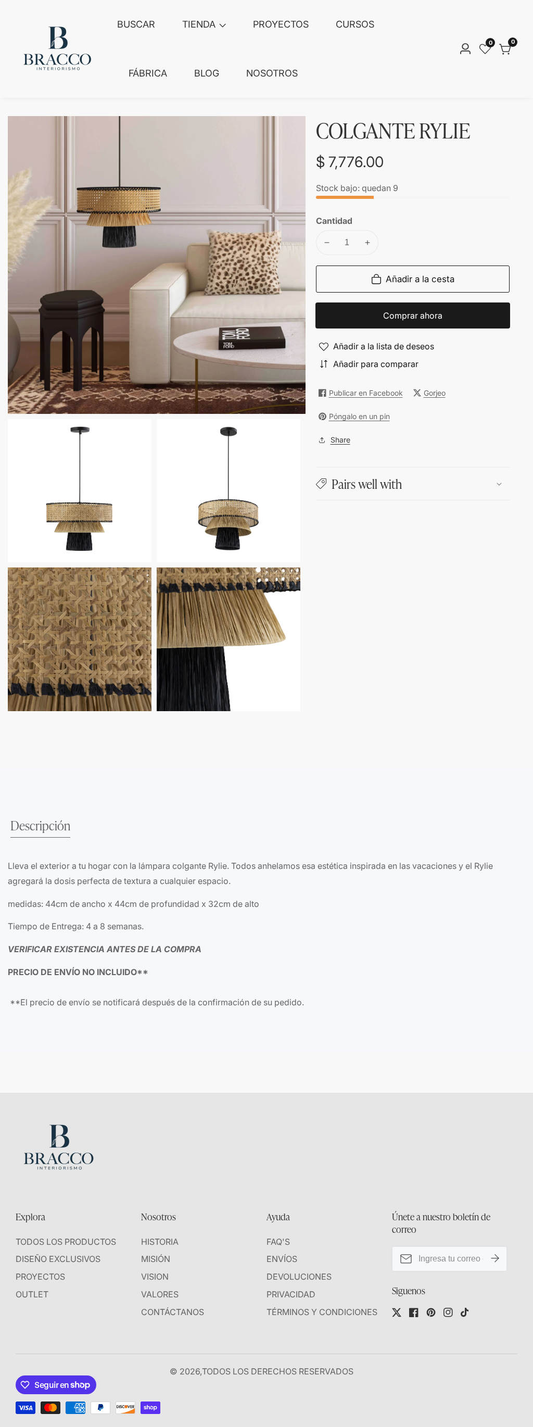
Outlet (32, 1294)
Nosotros (272, 73)
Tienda (198, 24)
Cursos (355, 24)
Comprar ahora (412, 315)
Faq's (278, 1241)
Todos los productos (66, 1241)
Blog (206, 73)
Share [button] (340, 439)
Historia (160, 1241)
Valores (160, 1294)
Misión (155, 1259)
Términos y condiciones (321, 1312)
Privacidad (290, 1294)
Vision (155, 1276)
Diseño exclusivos (58, 1259)
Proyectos (281, 24)
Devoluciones (299, 1276)
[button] (413, 483)
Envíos (281, 1259)
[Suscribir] (495, 1259)
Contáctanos (172, 1312)
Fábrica (148, 73)
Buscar (136, 24)
